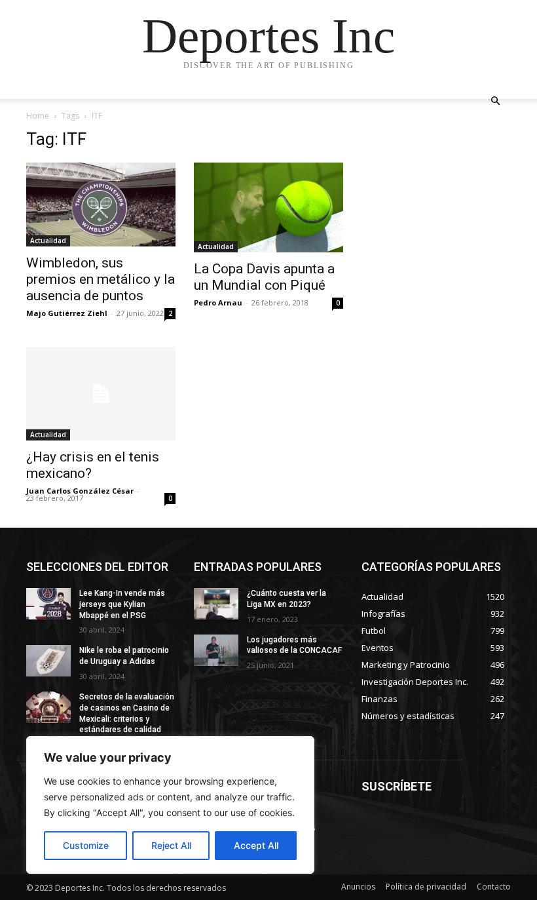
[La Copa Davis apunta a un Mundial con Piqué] (268, 207)
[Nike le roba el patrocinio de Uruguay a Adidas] (48, 660)
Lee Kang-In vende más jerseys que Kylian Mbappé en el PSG (122, 604)
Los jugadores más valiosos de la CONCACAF (294, 645)
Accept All (256, 845)
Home (37, 115)
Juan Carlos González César (80, 491)
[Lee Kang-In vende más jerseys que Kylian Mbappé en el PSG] (48, 603)
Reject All (171, 845)
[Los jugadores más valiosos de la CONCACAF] (216, 650)
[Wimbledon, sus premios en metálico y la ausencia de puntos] (101, 204)
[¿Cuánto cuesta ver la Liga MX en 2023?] (216, 603)
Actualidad (48, 240)
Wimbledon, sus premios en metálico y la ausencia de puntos (100, 279)
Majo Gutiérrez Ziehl (66, 313)
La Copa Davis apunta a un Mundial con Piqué (264, 277)
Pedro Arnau (218, 302)
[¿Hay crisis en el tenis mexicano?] (101, 393)
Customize (86, 845)
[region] (170, 805)
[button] (495, 101)
